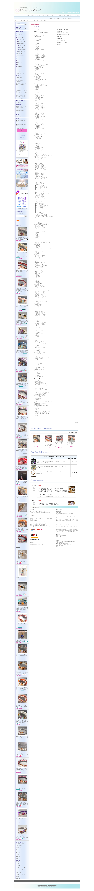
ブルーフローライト (39, 295)
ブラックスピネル (38, 283)
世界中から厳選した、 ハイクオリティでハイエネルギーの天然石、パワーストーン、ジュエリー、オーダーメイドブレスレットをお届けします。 (53, 15)
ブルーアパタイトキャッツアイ (42, 64)
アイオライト (37, 48)
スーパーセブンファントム (40, 226)
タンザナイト (37, 245)
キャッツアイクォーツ (39, 166)
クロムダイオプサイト (39, 138)
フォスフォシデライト (39, 282)
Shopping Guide (19, 77)
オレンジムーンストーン (40, 309)
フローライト (37, 287)
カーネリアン (37, 109)
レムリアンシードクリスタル (41, 214)
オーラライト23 (38, 92)
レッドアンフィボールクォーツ (41, 215)
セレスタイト (37, 237)
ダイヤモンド (37, 244)
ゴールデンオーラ (38, 337)
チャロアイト (37, 247)
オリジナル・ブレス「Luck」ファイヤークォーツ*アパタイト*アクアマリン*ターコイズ (22, 608)
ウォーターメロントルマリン (41, 265)
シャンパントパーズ (39, 256)
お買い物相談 (18, 81)
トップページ (36, 29)
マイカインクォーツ (39, 197)
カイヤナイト (37, 110)
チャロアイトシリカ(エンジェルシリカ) (43, 248)
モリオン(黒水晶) (38, 201)
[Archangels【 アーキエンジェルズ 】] (22, 188)
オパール (36, 94)
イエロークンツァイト (39, 140)
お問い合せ (64, 18)
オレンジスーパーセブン (40, 225)
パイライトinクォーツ (39, 182)
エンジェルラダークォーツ (40, 157)
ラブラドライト (38, 20)
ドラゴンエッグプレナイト (40, 286)
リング (17, 863)
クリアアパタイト (38, 59)
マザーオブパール (38, 304)
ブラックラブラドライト (40, 324)
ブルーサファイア (38, 145)
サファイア (37, 144)
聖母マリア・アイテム (21, 73)
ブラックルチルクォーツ (41, 212)
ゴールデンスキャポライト (40, 231)
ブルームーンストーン (39, 313)
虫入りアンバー (38, 77)
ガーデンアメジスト (40, 163)
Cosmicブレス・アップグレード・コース (43, 357)
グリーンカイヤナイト (39, 113)
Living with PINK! (19, 845)
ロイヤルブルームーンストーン (41, 315)
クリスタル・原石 (38, 363)
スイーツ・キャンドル (39, 365)
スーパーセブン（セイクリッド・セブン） (43, 224)
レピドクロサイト (38, 342)
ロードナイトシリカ (39, 333)
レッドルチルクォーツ (40, 213)
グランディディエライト (39, 134)
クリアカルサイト (38, 122)
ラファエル (37, 43)
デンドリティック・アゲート (41, 56)
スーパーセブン (23, 20)
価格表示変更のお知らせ (20, 110)
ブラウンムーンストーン (40, 311)
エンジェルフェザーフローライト (41, 291)
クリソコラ (37, 135)
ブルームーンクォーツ (39, 195)
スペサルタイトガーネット (40, 107)
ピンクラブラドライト (39, 323)
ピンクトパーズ (38, 257)
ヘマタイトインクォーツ (40, 196)
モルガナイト (37, 317)
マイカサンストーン (39, 147)
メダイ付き (19, 71)
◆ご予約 (18, 114)
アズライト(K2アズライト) (40, 65)
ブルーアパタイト (38, 63)
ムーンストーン (38, 307)
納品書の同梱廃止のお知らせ (40, 403)
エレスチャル (37, 89)
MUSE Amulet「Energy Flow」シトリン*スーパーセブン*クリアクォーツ (22, 737)
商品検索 (18, 23)
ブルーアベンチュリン (39, 67)
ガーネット (37, 104)
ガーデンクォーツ (38, 162)
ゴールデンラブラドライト (40, 322)
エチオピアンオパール (39, 95)
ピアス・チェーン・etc (20, 874)
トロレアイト (37, 275)
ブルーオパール (38, 99)
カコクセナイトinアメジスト (40, 116)
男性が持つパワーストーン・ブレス (42, 391)
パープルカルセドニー (39, 129)
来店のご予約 (18, 116)
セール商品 (19, 66)
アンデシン (37, 74)
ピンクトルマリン (38, 268)
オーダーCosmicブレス (39, 356)
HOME (32, 24)
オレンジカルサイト (39, 120)
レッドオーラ (37, 340)
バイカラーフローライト (40, 293)
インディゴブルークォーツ (40, 154)
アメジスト (37, 69)
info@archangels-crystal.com (69, 546)
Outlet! (18, 64)
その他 (17, 876)
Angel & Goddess (19, 852)
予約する (22, 130)
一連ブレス (37, 40)
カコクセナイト (38, 115)
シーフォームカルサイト (40, 124)
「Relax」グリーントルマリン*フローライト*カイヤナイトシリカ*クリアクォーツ (22, 593)
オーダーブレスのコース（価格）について (43, 392)
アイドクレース (38, 50)
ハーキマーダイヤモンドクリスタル (42, 181)
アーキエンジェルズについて (21, 84)
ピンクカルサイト (38, 125)
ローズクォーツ (38, 219)
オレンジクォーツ (38, 160)
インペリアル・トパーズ (40, 255)
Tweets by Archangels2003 (22, 208)
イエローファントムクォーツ (41, 186)
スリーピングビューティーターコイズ (42, 242)
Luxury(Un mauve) (38, 359)
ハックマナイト (38, 278)
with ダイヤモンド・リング (40, 347)
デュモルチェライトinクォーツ (41, 177)
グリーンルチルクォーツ (41, 204)
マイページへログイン (49, 18)
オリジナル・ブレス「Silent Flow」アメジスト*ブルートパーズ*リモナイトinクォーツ (22, 721)
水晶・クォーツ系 (38, 150)
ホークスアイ (37, 303)
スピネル (36, 233)
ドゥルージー (37, 252)
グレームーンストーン (39, 310)
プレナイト (37, 284)
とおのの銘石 (37, 253)
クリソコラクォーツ (39, 136)
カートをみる (40, 18)
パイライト (37, 277)
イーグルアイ (37, 80)
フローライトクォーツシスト (41, 296)
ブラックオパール (38, 98)
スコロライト (37, 232)
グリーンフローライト (39, 292)
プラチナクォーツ (38, 192)
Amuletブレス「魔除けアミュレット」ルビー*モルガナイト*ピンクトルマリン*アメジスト (22, 819)
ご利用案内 (58, 18)
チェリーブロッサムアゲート (41, 55)
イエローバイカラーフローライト (42, 290)
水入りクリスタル (38, 199)
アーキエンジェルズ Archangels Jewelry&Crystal (70, 12)
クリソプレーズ (38, 137)
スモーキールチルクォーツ (41, 207)
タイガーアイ (37, 243)
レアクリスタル (44, 20)
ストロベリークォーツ (39, 175)
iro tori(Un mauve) (38, 360)
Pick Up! (18, 118)
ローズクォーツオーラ (39, 341)
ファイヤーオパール (39, 97)
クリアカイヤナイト (39, 112)
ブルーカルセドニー (39, 132)
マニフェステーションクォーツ (41, 198)
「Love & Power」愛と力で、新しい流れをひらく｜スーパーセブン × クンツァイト (22, 238)
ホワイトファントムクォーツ (41, 189)
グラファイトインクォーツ (40, 167)
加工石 (36, 334)
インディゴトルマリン (39, 264)
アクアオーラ (37, 335)
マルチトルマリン (38, 273)
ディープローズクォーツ (40, 222)
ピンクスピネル (38, 234)
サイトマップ (76, 18)
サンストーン (37, 146)
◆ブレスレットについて (39, 388)
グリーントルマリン (39, 266)
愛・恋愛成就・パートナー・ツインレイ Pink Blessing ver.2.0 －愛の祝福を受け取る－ (22, 467)
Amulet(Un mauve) (38, 361)
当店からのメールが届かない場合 (41, 405)
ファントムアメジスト (40, 188)
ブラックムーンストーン (40, 312)
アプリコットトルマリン (40, 262)
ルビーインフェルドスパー (40, 330)
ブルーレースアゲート (39, 57)
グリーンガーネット (39, 106)
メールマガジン (19, 211)
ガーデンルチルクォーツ (41, 164)
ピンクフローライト (39, 294)
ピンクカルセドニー (39, 130)
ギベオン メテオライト (40, 84)
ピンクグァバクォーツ (39, 183)
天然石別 (18, 858)
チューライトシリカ (39, 251)
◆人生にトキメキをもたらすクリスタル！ (43, 411)
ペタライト (37, 299)
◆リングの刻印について (21, 100)
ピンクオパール (38, 96)
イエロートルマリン (39, 263)
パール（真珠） (38, 276)
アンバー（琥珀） (38, 76)
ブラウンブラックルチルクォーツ (42, 209)
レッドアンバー (38, 78)
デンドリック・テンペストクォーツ (42, 179)
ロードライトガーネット (40, 108)
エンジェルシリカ (38, 90)
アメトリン (37, 75)
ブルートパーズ (38, 258)
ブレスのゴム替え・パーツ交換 (21, 88)
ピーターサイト (38, 280)
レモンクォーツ (38, 218)
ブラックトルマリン (39, 271)
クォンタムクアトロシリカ (40, 133)
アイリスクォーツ (38, 152)
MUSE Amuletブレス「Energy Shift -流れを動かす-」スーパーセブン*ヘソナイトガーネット (22, 544)
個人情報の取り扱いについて (42, 885)
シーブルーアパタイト (39, 60)
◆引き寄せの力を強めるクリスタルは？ (42, 413)
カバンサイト (37, 117)
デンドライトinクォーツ (40, 178)
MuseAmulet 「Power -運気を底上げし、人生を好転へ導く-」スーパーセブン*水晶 (22, 336)
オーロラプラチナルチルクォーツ (42, 193)
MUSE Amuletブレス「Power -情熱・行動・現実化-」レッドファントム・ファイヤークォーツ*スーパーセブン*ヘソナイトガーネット (22, 273)
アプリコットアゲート (39, 54)
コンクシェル (37, 143)
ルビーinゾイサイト (39, 329)
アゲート (36, 53)
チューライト (37, 250)
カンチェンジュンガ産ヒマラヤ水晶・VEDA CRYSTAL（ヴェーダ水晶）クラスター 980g (22, 497)
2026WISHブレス (38, 370)
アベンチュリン (38, 66)
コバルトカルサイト (39, 123)
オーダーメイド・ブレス (31, 20)
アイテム (18, 878)
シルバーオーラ (38, 339)
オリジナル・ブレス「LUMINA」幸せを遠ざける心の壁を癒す (22, 529)
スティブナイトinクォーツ (40, 174)
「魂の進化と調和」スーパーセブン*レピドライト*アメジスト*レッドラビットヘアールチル (22, 705)
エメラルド (37, 88)
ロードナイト (37, 332)
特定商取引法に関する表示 (52, 885)
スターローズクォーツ (40, 221)
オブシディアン (38, 102)
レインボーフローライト (40, 297)
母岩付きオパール (38, 100)
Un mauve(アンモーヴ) (20, 869)
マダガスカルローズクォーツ (41, 223)
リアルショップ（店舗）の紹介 (21, 83)
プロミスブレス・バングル (40, 352)
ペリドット (37, 302)
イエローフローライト (39, 288)
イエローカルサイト (39, 119)
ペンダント (18, 861)
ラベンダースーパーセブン (40, 227)
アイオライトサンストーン (40, 49)
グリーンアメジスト (39, 71)
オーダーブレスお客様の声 (20, 98)
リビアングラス (38, 87)
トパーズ (36, 254)
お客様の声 (70, 18)
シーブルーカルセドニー (40, 128)
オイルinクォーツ (38, 158)
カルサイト (37, 118)
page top (76, 422)
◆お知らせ (18, 104)
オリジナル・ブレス (38, 350)
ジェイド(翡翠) (37, 148)
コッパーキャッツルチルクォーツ (42, 205)
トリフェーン (37, 260)
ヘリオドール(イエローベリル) (41, 301)
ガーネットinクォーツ (39, 165)
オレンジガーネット (39, 105)
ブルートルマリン (38, 272)
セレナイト (37, 238)
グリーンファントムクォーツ (41, 187)
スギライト (37, 228)
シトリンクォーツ (38, 172)
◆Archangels (19, 75)
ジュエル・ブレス (38, 351)
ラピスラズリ (37, 320)
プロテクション (19, 849)
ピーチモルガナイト (39, 319)
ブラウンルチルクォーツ (41, 211)
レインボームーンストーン (40, 314)
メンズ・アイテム (38, 353)
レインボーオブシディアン (40, 103)
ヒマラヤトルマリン (39, 267)
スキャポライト (38, 229)
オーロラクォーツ (38, 159)
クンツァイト (37, 139)
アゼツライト (37, 153)
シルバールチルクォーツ (41, 206)
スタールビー (37, 327)
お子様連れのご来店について (21, 80)
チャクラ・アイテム (20, 843)
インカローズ (37, 82)
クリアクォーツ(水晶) (39, 168)
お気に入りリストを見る (62, 42)
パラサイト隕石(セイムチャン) (41, 85)
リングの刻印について (20, 102)
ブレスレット (18, 865)
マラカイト (37, 306)
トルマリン (37, 261)
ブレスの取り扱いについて (20, 96)
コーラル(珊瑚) (37, 142)
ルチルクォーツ (38, 202)
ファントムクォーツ (39, 184)
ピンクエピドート (38, 281)
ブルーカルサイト (38, 126)
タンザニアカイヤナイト (40, 114)
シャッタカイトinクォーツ (40, 173)
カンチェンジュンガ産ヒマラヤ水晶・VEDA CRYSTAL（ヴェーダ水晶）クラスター (22, 514)
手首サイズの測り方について (21, 95)
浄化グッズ (18, 872)
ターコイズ (37, 241)
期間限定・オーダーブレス (40, 369)
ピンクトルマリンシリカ (41, 270)
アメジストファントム (40, 185)
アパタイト (37, 58)
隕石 (35, 83)
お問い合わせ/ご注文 (39, 382)
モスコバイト (37, 316)
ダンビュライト (38, 246)
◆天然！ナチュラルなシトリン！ (21, 122)
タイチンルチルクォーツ (41, 208)
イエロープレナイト (39, 285)
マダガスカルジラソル (39, 305)
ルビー (36, 326)
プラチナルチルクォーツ (41, 194)
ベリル (36, 300)
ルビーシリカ (37, 331)
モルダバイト (37, 86)
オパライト (37, 336)
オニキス (36, 93)
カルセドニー (37, 127)
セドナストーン (38, 236)
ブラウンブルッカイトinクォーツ (41, 191)
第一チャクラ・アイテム (39, 35)
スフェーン (37, 235)
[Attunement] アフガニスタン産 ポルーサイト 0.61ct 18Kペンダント (22, 561)
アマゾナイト (37, 68)
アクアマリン (37, 51)
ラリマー (36, 325)
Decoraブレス (18, 847)
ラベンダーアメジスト (39, 73)
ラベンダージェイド (39, 149)
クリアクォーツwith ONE (41, 169)
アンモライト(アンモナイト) (40, 79)
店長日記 (36, 415)
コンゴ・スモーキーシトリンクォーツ (42, 171)
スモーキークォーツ (39, 176)
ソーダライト (37, 239)
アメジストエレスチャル (40, 70)
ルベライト (37, 274)
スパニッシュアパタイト (40, 61)
